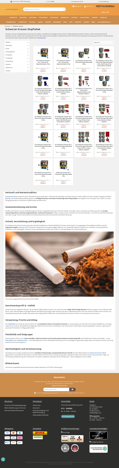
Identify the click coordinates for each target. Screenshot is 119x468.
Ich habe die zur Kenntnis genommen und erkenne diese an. (60, 393)
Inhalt (7, 48)
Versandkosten (55, 462)
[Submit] (72, 389)
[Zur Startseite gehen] (11, 9)
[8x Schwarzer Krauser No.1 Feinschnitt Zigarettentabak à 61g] (42, 165)
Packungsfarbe (10, 52)
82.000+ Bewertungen (25, 1)
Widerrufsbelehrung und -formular (15, 408)
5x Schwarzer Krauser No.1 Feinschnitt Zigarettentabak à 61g (43, 146)
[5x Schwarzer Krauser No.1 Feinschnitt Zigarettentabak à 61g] (42, 137)
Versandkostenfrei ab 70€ (77, 1)
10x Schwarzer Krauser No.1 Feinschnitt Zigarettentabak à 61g (43, 62)
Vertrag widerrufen (68, 416)
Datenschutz (37, 405)
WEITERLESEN (41, 38)
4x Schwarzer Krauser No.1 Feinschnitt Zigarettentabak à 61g (43, 118)
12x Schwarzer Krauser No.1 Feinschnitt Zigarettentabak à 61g (63, 62)
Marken (8, 42)
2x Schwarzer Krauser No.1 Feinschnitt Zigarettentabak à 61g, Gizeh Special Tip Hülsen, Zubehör (43, 91)
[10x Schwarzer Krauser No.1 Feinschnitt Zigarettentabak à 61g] (42, 52)
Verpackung (9, 61)
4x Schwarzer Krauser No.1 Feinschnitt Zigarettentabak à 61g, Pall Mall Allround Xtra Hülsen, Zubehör (63, 119)
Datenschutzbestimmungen (50, 393)
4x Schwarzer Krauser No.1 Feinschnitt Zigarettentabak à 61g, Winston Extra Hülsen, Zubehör (83, 119)
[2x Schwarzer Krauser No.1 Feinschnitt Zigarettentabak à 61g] (83, 52)
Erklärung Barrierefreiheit (40, 415)
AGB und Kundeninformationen (14, 410)
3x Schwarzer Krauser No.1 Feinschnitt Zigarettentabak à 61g (104, 90)
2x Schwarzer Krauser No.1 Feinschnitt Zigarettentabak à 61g (83, 62)
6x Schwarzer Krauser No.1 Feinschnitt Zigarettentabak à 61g (63, 146)
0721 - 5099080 (50, 1)
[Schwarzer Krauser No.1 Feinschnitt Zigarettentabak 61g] (63, 165)
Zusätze (8, 71)
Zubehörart (9, 67)
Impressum (36, 408)
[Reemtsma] (76, 448)
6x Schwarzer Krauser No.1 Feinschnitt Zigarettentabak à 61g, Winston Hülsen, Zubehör (104, 147)
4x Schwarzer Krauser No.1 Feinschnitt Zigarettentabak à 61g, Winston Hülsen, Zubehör (104, 119)
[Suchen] (64, 9)
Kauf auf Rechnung (104, 1)
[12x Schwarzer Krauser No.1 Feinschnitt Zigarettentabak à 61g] (63, 52)
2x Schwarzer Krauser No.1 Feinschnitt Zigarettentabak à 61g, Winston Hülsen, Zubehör (63, 91)
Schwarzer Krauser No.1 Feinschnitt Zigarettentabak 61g (63, 174)
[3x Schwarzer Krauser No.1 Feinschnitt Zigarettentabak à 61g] (104, 81)
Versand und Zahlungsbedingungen (15, 405)
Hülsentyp (9, 45)
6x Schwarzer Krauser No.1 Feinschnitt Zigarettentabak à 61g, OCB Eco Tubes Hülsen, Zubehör (83, 147)
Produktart (9, 55)
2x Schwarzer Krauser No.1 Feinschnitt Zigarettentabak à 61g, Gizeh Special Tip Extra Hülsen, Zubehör (104, 63)
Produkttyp (9, 58)
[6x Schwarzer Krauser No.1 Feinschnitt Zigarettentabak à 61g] (63, 137)
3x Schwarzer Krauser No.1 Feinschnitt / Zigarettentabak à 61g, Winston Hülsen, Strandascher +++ (84, 91)
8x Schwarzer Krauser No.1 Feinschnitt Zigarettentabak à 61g (43, 174)
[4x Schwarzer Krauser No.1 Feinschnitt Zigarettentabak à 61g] (42, 109)
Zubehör (8, 64)
